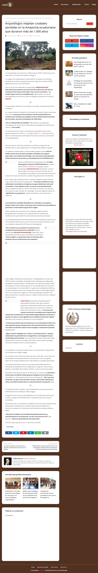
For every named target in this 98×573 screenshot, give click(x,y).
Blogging (42, 570)
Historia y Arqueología (59, 570)
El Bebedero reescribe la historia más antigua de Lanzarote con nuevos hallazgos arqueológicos (12, 495)
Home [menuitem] (56, 4)
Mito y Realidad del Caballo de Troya (82, 105)
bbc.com (22, 423)
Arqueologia (13, 18)
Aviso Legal (54, 567)
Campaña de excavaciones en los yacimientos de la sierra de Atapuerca (48, 494)
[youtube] (72, 41)
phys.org (15, 423)
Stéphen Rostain (42, 87)
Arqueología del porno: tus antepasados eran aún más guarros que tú (83, 64)
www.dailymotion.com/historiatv (76, 231)
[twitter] (72, 45)
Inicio (6, 18)
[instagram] (87, 45)
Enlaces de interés (42, 567)
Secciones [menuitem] (64, 4)
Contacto (63, 567)
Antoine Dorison (33, 169)
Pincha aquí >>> (79, 145)
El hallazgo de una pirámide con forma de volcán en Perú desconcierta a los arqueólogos (83, 84)
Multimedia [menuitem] (76, 4)
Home (32, 567)
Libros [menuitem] (87, 4)
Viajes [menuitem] (94, 4)
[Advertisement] (79, 253)
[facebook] (87, 41)
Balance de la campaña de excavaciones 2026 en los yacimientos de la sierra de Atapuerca (30, 494)
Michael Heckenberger (22, 232)
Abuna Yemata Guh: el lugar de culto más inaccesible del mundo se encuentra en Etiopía (83, 95)
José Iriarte (24, 301)
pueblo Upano (42, 131)
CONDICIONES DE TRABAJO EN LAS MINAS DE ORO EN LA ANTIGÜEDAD (83, 73)
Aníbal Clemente (11, 36)
